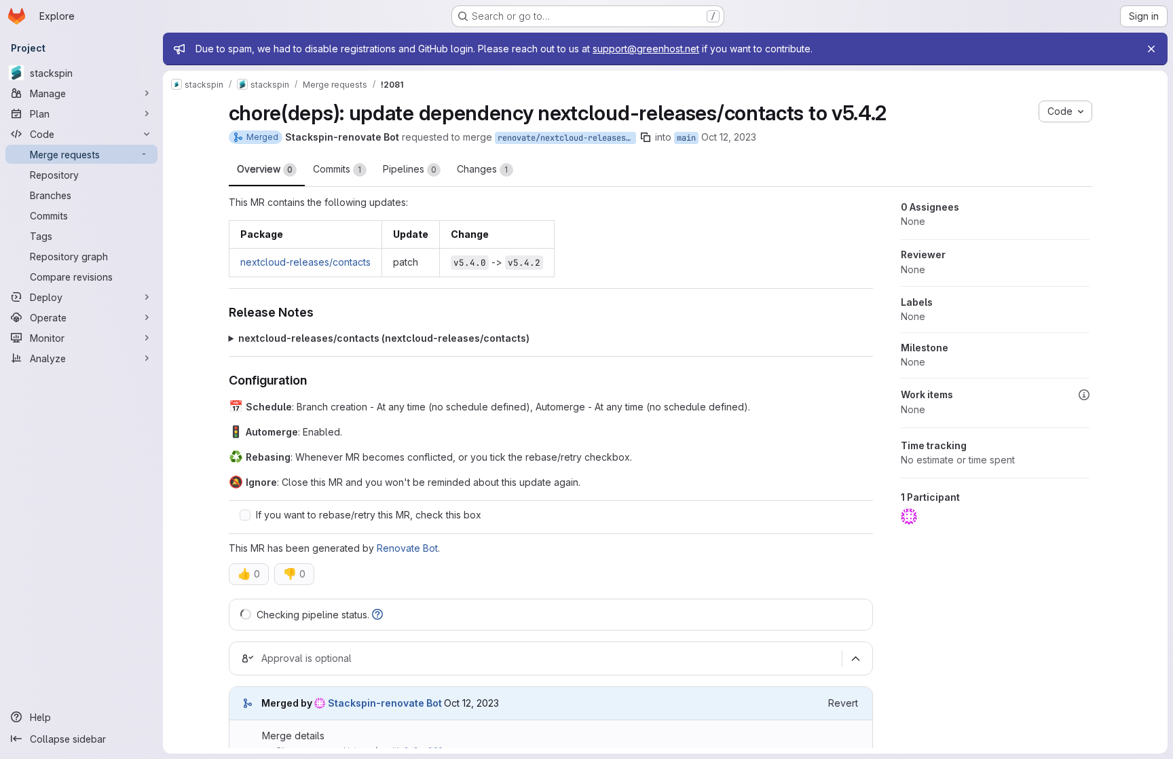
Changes (482, 169)
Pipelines (409, 169)
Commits (337, 169)
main (686, 138)
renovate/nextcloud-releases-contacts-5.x (567, 138)
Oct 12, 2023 (728, 137)
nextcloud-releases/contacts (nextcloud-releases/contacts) (383, 338)
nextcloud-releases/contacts (305, 262)
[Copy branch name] (645, 137)
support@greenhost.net (646, 48)
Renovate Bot (407, 548)
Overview (265, 169)
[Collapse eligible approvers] (856, 658)
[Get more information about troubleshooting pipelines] (377, 614)
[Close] (1151, 49)
